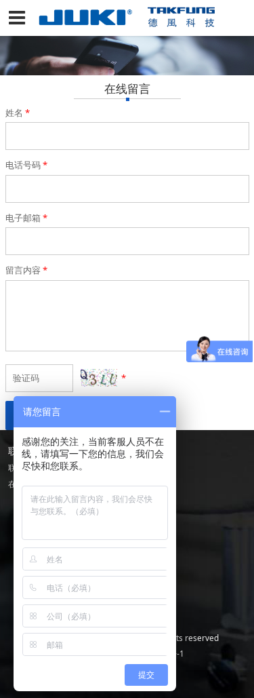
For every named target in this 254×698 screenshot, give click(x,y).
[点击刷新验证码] (99, 378)
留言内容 (26, 270)
